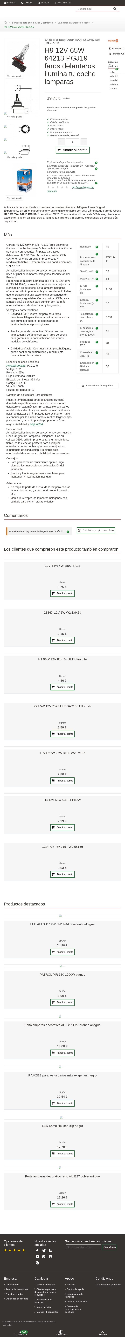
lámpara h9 (114, 88)
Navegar (45, 3)
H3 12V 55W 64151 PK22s (63, 800)
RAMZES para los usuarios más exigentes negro (62, 1075)
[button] (63, 3)
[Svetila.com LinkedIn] (51, 1257)
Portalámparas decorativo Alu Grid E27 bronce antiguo (62, 1025)
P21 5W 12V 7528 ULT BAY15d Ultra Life (62, 706)
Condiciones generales (109, 1284)
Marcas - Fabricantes (47, 1312)
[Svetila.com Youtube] (38, 1257)
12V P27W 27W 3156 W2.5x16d (62, 753)
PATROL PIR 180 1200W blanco (62, 974)
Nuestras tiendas (14, 1294)
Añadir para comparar (115, 48)
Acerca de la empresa (17, 1289)
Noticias (71, 1284)
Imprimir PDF (115, 54)
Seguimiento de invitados (74, 1295)
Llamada (28, 3)
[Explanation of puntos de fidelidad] (96, 183)
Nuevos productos (45, 1284)
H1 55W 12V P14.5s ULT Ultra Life (62, 659)
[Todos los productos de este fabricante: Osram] (113, 40)
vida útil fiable (114, 76)
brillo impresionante (117, 72)
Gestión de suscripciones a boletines (73, 1309)
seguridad (36, 424)
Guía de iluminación (77, 1301)
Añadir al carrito (64, 593)
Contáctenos (12, 1284)
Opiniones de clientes (17, 1299)
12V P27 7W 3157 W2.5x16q (62, 846)
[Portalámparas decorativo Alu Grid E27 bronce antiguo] (62, 1017)
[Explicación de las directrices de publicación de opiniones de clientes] (68, 531)
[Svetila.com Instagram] (44, 1257)
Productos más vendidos (43, 1301)
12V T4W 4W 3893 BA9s (62, 565)
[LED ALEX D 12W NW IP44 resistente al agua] (62, 916)
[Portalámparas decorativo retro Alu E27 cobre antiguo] (62, 1168)
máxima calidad (114, 84)
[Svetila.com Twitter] (44, 1251)
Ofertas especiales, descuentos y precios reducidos (45, 1292)
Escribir (11, 3)
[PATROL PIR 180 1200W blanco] (62, 966)
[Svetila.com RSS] (51, 1251)
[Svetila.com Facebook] (38, 1251)
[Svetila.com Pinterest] (38, 1263)
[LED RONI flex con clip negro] (62, 1117)
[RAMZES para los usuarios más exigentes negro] (62, 1067)
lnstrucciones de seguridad (99, 385)
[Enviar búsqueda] (115, 9)
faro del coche (114, 80)
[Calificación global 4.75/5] (15, 1249)
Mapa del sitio (43, 1307)
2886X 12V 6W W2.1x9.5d (62, 612)
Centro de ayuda (75, 1289)
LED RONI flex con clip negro (62, 1126)
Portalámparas (15, 365)
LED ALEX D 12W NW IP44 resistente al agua (62, 924)
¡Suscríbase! (109, 1247)
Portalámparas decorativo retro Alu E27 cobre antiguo (62, 1176)
